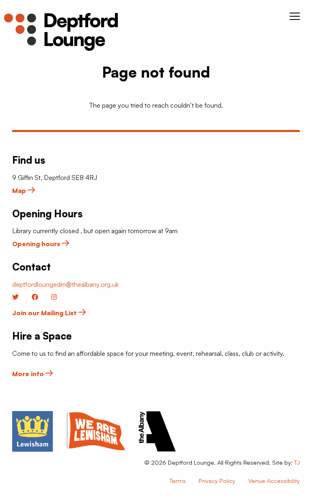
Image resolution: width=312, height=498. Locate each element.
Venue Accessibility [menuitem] (274, 480)
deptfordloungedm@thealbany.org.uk (65, 284)
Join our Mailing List (45, 313)
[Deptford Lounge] (61, 32)
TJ (297, 462)
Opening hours (37, 244)
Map (20, 190)
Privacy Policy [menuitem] (217, 480)
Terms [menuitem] (177, 480)
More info (29, 374)
